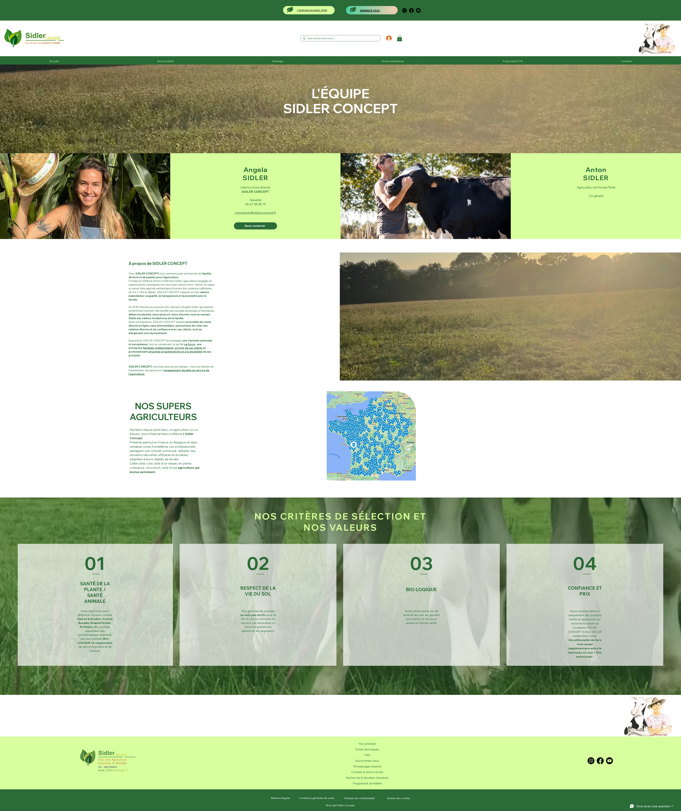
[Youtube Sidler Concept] (418, 10)
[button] (399, 38)
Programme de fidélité (367, 783)
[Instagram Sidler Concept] (404, 10)
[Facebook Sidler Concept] (411, 10)
